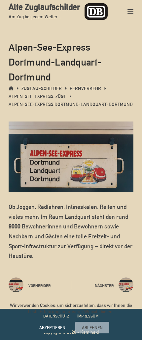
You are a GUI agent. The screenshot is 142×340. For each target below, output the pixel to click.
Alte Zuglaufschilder (44, 7)
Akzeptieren (52, 327)
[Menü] (130, 12)
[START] (11, 88)
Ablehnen (92, 327)
